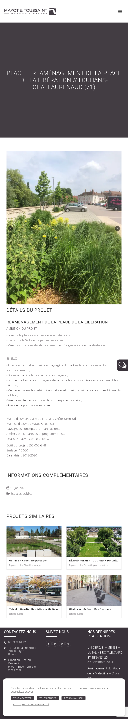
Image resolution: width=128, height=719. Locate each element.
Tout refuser (48, 698)
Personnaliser (73, 698)
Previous (10, 228)
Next (117, 228)
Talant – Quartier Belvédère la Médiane (33, 609)
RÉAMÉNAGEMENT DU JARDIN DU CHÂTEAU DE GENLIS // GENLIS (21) (94, 560)
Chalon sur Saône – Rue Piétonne (90, 609)
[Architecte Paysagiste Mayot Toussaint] (30, 11)
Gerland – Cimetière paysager (28, 560)
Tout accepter (22, 698)
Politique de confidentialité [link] (31, 704)
